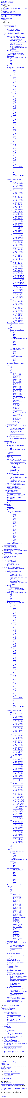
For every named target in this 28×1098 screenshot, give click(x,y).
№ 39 (14, 109)
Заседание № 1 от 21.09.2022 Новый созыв (19, 396)
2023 (11, 63)
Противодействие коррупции (14, 459)
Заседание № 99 (17, 384)
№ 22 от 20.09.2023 (18, 252)
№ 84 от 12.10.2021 (18, 313)
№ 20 (14, 131)
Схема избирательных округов (18, 438)
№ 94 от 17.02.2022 (18, 266)
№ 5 (14, 172)
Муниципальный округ (10, 25)
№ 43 (14, 115)
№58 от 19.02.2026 (18, 183)
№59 (14, 70)
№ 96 (14, 151)
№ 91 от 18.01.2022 (18, 262)
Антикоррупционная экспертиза (15, 67)
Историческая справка (13, 29)
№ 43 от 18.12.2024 (18, 233)
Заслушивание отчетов (13, 346)
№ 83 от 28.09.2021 (18, 311)
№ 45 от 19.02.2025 (18, 193)
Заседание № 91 (17, 373)
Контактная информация (10, 547)
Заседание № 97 (17, 382)
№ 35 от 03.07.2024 (18, 221)
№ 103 (14, 161)
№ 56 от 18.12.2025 (18, 209)
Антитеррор (10, 473)
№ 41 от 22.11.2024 (18, 230)
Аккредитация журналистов (14, 487)
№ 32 (14, 99)
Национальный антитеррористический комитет (18, 476)
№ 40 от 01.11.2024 (18, 228)
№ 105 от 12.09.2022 (18, 282)
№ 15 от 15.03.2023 (18, 242)
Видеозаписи (10, 509)
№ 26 (14, 140)
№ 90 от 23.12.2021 (18, 321)
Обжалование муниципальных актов (17, 449)
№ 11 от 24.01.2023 (18, 237)
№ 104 (14, 162)
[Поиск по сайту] (9, 1009)
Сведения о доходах (12, 424)
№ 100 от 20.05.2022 (18, 275)
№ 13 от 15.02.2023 (18, 240)
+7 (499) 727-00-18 (5, 1069)
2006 (14, 542)
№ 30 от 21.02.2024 (18, 214)
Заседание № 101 (17, 387)
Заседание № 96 (17, 380)
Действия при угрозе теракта (17, 481)
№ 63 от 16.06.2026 (18, 189)
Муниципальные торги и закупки (13, 553)
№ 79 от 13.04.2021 (18, 306)
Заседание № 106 (17, 394)
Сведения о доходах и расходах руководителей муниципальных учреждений (18, 465)
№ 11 (14, 119)
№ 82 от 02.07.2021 (18, 310)
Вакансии (9, 456)
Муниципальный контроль (14, 455)
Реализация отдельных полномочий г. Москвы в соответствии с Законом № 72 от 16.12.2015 (18, 47)
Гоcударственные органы (16, 479)
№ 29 (14, 95)
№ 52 (14, 88)
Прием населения (14, 51)
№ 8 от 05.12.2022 (18, 296)
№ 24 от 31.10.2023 (18, 255)
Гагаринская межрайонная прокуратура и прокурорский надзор (16, 493)
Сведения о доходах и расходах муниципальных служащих (18, 461)
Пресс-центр (7, 504)
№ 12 (14, 120)
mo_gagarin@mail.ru (6, 1067)
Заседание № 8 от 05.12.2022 (17, 419)
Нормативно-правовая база (14, 36)
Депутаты (9, 50)
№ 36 (14, 105)
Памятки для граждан (15, 480)
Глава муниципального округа (12, 32)
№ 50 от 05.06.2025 (18, 200)
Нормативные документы (14, 483)
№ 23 (14, 136)
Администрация (8, 441)
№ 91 (14, 144)
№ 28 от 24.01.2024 (18, 212)
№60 (14, 71)
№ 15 (14, 124)
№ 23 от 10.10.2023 (18, 254)
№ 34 (14, 102)
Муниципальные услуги (13, 450)
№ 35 (14, 103)
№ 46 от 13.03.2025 (18, 195)
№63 (14, 74)
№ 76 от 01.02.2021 (18, 301)
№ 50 (14, 85)
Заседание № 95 (17, 379)
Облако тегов (7, 557)
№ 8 (14, 178)
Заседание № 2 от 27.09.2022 (17, 399)
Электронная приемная (7, 14)
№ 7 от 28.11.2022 (17, 294)
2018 (14, 525)
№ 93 (14, 147)
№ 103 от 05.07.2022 (18, 279)
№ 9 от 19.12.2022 (18, 297)
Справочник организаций (11, 546)
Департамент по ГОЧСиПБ (14, 497)
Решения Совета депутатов (14, 179)
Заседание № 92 (17, 375)
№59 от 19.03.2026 (18, 185)
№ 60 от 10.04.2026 (18, 186)
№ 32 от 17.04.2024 (18, 217)
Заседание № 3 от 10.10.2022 (17, 402)
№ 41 (14, 112)
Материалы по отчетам (16, 356)
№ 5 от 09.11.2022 (17, 292)
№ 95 (14, 150)
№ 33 (14, 101)
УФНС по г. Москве (12, 491)
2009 (14, 538)
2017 (14, 526)
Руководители (10, 27)
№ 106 (14, 165)
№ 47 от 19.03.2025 (18, 196)
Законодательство (11, 26)
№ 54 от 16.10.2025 (18, 206)
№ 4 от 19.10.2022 (18, 290)
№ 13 (14, 122)
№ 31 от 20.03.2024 (18, 216)
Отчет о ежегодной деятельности (15, 33)
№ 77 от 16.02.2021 (18, 303)
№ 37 (14, 106)
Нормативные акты (15, 467)
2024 (11, 61)
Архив (11, 512)
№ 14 (14, 123)
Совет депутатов (8, 35)
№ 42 (14, 113)
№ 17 (14, 127)
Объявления (10, 507)
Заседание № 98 (17, 383)
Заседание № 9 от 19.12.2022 (17, 422)
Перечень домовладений (16, 53)
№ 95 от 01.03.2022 (18, 268)
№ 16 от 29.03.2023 (18, 244)
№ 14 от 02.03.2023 (18, 241)
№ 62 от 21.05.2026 (18, 188)
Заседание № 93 (17, 376)
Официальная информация (11, 490)
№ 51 (14, 87)
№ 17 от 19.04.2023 (18, 245)
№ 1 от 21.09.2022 (18, 167)
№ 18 (14, 129)
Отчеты (9, 328)
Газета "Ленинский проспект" (15, 511)
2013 (14, 532)
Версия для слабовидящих (8, 1079)
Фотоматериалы (11, 508)
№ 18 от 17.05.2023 (18, 247)
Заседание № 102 (17, 389)
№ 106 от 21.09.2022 (18, 283)
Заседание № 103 (17, 390)
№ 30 (14, 96)
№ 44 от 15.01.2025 (18, 192)
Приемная (3, 1009)
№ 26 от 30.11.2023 (18, 258)
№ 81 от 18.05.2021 (18, 309)
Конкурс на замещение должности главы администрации (16, 485)
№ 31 (14, 98)
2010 (14, 536)
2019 (14, 523)
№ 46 (14, 79)
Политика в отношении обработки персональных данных (13, 555)
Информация (13, 469)
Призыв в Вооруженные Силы (12, 549)
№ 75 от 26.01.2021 (18, 300)
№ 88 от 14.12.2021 (18, 318)
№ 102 (14, 160)
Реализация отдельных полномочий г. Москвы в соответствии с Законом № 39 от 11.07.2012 (18, 41)
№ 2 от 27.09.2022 (18, 287)
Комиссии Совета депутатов (17, 37)
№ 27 (14, 141)
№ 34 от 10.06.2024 (18, 220)
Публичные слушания (13, 427)
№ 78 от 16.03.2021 (18, 304)
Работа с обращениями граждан (15, 457)
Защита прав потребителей (14, 488)
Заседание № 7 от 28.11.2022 (17, 416)
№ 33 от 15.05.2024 (18, 219)
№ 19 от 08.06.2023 (18, 248)
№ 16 (14, 126)
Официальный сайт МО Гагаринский (14, 1051)
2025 (11, 60)
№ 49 (14, 84)
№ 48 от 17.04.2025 (18, 198)
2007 (14, 540)
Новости (9, 505)
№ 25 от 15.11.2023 (18, 257)
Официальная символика (13, 30)
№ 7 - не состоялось (18, 175)
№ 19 (14, 130)
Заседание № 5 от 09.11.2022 (17, 408)
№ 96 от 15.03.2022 (18, 269)
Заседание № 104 (17, 391)
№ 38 (14, 108)
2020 (14, 522)
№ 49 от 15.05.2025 (18, 199)
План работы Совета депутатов (15, 323)
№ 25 (14, 138)
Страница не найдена (9, 1052)
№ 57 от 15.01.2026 (18, 182)
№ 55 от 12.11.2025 (18, 207)
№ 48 (14, 82)
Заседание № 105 (17, 393)
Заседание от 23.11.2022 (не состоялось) (19, 413)
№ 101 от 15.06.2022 (18, 276)
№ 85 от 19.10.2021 (18, 314)
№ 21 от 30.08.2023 (18, 251)
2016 (14, 528)
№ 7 (14, 176)
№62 (14, 72)
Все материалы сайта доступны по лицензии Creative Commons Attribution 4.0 (12, 1084)
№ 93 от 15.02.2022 (18, 265)
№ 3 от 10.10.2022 (18, 289)
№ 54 (14, 89)
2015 (14, 529)
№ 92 (14, 146)
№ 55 (14, 91)
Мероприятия (10, 452)
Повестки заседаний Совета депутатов (17, 57)
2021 (11, 299)
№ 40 (14, 110)
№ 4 (14, 171)
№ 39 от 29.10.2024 (18, 227)
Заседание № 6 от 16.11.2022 (17, 410)
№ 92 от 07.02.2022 (18, 264)
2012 (14, 533)
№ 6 (14, 174)
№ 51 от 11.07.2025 (18, 202)
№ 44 (14, 77)
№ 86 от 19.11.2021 (18, 316)
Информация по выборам (13, 436)
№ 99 (14, 155)
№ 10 (14, 117)
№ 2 (14, 168)
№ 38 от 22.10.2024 (18, 226)
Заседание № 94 (17, 377)
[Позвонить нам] (12, 1008)
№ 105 (14, 164)
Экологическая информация (14, 502)
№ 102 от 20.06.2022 (18, 278)
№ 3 (14, 169)
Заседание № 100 (17, 386)
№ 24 (14, 137)
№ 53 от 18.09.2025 (18, 205)
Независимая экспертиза (13, 65)
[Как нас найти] (4, 1008)
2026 (11, 58)
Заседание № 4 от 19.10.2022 (17, 405)
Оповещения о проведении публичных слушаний (17, 429)
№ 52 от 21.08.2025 (18, 203)
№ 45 (14, 78)
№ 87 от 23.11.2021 (18, 317)
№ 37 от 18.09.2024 (18, 224)
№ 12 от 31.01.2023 (18, 238)
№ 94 (14, 148)
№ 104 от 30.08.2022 (18, 280)
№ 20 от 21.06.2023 (18, 249)
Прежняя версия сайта (6, 1078)
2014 (14, 531)
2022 (11, 64)
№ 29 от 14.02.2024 (18, 213)
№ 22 (14, 134)
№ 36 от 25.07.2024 (18, 223)
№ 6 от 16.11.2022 (17, 293)
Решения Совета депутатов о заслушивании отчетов (17, 349)
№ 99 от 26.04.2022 (18, 273)
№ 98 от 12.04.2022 (18, 272)
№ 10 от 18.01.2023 (18, 235)
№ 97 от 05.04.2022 (18, 271)
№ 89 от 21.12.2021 (18, 320)
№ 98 (14, 154)
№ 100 (14, 157)
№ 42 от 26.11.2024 (18, 231)
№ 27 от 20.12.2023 (18, 259)
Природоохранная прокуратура (15, 495)
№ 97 (14, 153)
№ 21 (14, 133)
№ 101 (14, 158)
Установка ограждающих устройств (16, 425)
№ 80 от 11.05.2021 (18, 307)
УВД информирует (12, 498)
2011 (14, 535)
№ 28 (14, 94)
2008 (14, 539)
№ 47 (14, 81)
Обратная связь (17, 14)
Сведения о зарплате (15, 472)
